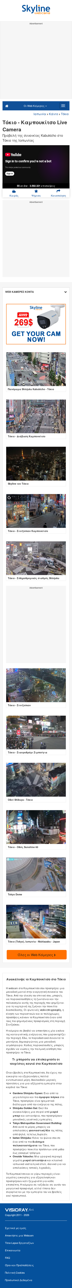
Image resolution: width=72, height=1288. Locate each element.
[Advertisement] (36, 62)
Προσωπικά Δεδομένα (18, 1280)
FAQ (7, 1257)
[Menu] (63, 106)
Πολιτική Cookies (15, 1272)
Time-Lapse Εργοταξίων (19, 1243)
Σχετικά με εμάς (15, 1228)
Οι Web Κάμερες (34, 106)
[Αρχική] (7, 105)
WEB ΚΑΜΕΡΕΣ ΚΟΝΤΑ (19, 292)
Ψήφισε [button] (36, 195)
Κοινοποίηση (58, 195)
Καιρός (14, 195)
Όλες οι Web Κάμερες (36, 954)
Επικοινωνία (12, 1250)
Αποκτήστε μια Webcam (19, 1235)
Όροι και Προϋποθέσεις (19, 1265)
